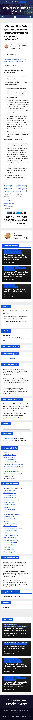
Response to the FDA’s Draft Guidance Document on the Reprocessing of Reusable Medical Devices (22, 221)
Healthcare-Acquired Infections (12, 250)
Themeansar (16, 712)
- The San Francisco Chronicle (12, 528)
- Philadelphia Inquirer (9, 493)
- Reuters (6, 521)
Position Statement (22, 626)
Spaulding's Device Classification (18, 644)
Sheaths (6, 644)
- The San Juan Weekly (10, 542)
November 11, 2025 (11, 651)
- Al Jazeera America (9, 545)
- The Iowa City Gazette (10, 530)
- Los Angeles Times (9, 490)
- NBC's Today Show (9, 455)
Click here (6, 338)
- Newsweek (6, 512)
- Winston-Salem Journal (10, 535)
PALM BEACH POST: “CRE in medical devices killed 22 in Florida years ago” (11, 219)
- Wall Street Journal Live (11, 471)
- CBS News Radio (8, 549)
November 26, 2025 (11, 633)
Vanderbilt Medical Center (10, 287)
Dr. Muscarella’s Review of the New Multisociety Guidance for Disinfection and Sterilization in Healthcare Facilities (16, 380)
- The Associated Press (10, 526)
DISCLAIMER (11, 716)
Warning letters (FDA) (9, 679)
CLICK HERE (16, 418)
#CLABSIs (24, 46)
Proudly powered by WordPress (11, 710)
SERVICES (23, 716)
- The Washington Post (10, 552)
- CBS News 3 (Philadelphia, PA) (13, 464)
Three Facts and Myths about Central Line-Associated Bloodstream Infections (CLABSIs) (9, 188)
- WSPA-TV (6, 547)
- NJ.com (6, 533)
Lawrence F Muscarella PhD (20, 44)
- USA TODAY (18, 488)
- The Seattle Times (9, 509)
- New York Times (8, 488)
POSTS (29, 716)
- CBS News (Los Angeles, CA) (12, 474)
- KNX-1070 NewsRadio (10, 523)
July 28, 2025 (10, 668)
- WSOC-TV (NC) (8, 476)
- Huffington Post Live (9, 469)
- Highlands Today (8, 516)
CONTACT (4, 716)
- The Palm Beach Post (10, 519)
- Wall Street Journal (9, 537)
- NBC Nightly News (9, 457)
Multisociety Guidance (10, 626)
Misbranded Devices (9, 677)
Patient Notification (9, 285)
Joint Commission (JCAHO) (10, 624)
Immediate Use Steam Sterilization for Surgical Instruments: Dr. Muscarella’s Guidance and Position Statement (15, 371)
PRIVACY (18, 716)
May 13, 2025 (9, 686)
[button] (27, 17)
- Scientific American (9, 504)
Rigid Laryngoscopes (22, 642)
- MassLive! (6, 507)
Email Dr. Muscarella (9, 358)
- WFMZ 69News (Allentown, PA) (13, 466)
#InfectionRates (15, 48)
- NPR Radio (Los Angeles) (11, 514)
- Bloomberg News (8, 502)
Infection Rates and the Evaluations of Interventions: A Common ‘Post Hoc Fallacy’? (9, 202)
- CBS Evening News (9, 459)
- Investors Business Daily (11, 540)
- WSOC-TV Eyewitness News (12, 500)
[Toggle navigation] (15, 17)
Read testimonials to (9, 438)
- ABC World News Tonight (11, 462)
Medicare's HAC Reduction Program (13, 252)
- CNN (5, 452)
